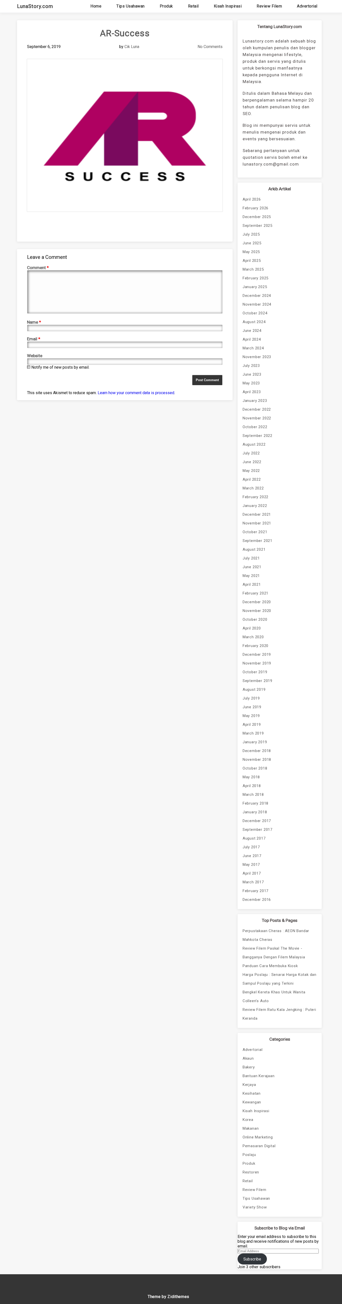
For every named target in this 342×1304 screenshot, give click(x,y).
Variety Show (255, 1207)
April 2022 (252, 479)
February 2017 (255, 891)
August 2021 (254, 549)
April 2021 (252, 584)
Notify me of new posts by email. (60, 367)
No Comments (210, 46)
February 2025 (255, 278)
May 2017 (251, 864)
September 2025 (257, 225)
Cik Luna (131, 46)
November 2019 (257, 663)
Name (34, 322)
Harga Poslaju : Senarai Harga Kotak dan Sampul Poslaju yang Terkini (279, 979)
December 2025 (257, 217)
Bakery (249, 1067)
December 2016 (257, 899)
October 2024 (255, 313)
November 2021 (257, 523)
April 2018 (252, 786)
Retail (193, 6)
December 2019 (257, 654)
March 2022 (253, 488)
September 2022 (257, 435)
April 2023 (252, 392)
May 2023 (251, 383)
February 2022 (255, 497)
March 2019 (253, 733)
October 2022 (255, 427)
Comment (38, 267)
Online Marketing (258, 1137)
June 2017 (252, 856)
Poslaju (249, 1154)
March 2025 (253, 269)
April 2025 (252, 260)
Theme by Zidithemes (168, 1296)
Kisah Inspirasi (228, 6)
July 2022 (251, 453)
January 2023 (255, 400)
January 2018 (255, 812)
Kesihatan (252, 1093)
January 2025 (255, 287)
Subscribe (252, 1259)
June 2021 (252, 567)
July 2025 (251, 234)
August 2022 (254, 444)
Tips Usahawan (130, 6)
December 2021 (257, 514)
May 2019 (251, 716)
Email (33, 338)
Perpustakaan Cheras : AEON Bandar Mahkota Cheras (276, 935)
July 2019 (251, 698)
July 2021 (251, 558)
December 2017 (257, 821)
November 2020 (257, 610)
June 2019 (252, 707)
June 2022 (252, 462)
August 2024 (254, 322)
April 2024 (252, 339)
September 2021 (257, 540)
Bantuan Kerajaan (259, 1076)
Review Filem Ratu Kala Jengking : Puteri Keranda (279, 1014)
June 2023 (252, 374)
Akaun (248, 1058)
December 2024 (257, 295)
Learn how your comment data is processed (136, 392)
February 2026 (255, 208)
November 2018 (257, 759)
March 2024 (253, 348)
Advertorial (307, 6)
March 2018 (253, 794)
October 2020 (255, 619)
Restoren (251, 1172)
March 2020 (253, 637)
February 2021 (255, 593)
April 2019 (252, 724)
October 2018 (255, 768)
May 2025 (251, 252)
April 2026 (252, 199)
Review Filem (269, 6)
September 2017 (257, 829)
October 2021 (255, 532)
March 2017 (253, 882)
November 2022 (257, 418)
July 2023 (251, 365)
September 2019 (257, 681)
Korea (248, 1119)
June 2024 (252, 330)
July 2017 (251, 847)
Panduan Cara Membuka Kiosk (270, 966)
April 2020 (252, 628)
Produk (166, 6)
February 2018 (255, 803)
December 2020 (257, 602)
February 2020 (255, 645)
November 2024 (257, 304)
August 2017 (254, 838)
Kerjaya (249, 1084)
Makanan (251, 1128)
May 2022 (251, 470)
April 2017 (252, 873)
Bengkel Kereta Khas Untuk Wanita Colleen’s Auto (274, 996)
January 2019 (255, 742)
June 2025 (252, 243)
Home (95, 6)
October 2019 (255, 672)
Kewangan (252, 1102)
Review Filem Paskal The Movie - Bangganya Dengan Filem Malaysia (274, 952)
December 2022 (257, 409)
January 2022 (255, 505)
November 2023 (257, 357)
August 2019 (254, 689)
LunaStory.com (35, 6)
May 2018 (251, 777)
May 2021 (251, 575)
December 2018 (257, 751)
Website (34, 355)
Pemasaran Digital (259, 1146)
